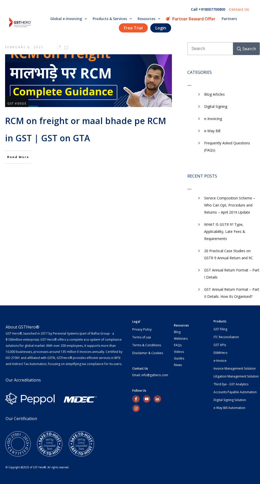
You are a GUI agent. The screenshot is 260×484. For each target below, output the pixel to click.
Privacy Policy (142, 329)
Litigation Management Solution (236, 376)
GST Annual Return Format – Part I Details (231, 274)
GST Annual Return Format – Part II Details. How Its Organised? (231, 293)
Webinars (181, 338)
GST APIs (220, 345)
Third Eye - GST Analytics (231, 384)
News (178, 365)
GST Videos (16, 103)
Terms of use (141, 337)
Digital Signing (215, 106)
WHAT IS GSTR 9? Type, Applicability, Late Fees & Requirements (224, 231)
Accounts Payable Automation (235, 392)
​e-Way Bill (212, 130)
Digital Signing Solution (230, 400)
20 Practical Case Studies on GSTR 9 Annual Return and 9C (228, 254)
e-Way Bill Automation (229, 408)
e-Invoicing (213, 118)
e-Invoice (220, 360)
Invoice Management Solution (235, 368)
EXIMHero (221, 353)
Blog (177, 332)
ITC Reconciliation (226, 337)
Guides (179, 358)
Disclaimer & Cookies (147, 353)
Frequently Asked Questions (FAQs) (227, 146)
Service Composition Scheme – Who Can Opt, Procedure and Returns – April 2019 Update (229, 205)
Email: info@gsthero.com (150, 375)
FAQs (178, 345)
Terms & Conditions (146, 345)
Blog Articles (214, 94)
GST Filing (220, 329)
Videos (179, 352)
